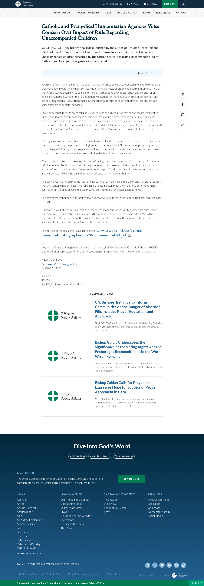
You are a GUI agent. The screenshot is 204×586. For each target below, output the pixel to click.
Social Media (155, 515)
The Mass (66, 528)
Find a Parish (132, 4)
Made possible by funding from (154, 574)
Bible (20, 528)
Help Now (169, 4)
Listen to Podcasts (100, 456)
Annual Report (25, 511)
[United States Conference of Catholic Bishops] (24, 4)
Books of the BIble (71, 503)
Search (183, 4)
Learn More (132, 479)
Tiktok (182, 124)
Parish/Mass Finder (159, 499)
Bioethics (22, 532)
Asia (19, 515)
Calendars (154, 507)
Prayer (65, 511)
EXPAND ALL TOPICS (27, 553)
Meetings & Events (115, 507)
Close (195, 583)
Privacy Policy (114, 574)
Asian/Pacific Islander (29, 519)
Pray (107, 511)
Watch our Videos (123, 456)
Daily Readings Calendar (122, 3)
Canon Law (23, 536)
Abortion (22, 499)
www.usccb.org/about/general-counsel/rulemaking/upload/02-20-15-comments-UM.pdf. (92, 233)
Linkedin (169, 565)
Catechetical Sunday (28, 544)
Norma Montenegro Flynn (61, 263)
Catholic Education (28, 548)
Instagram (182, 114)
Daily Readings (110, 4)
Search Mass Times (72, 507)
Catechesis (23, 540)
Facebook (182, 104)
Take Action (111, 499)
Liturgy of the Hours (72, 523)
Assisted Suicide (26, 523)
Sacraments (67, 519)
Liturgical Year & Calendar (76, 515)
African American (27, 507)
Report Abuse (150, 4)
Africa (20, 503)
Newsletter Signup (159, 511)
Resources (154, 503)
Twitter (182, 94)
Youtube (162, 565)
